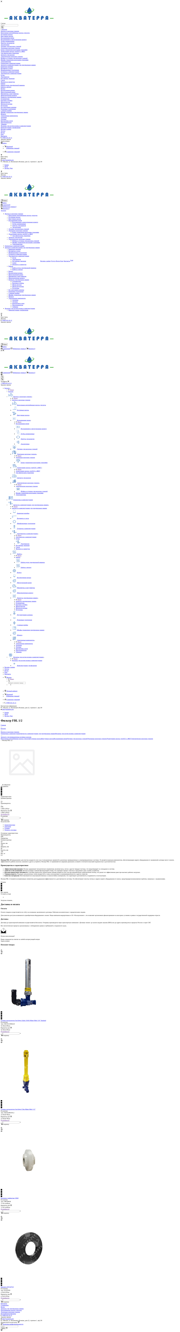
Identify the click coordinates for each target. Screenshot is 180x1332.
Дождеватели (16, 259)
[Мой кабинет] (1, 375)
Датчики (15, 302)
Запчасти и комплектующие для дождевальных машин (22, 247)
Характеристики (9, 825)
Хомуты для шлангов (19, 225)
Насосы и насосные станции (14, 214)
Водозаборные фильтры (8, 1314)
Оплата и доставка (10, 830)
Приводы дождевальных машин (19, 280)
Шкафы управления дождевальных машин (22, 295)
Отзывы (7, 828)
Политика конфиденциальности (13, 1324)
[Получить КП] (1, 952)
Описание (7, 826)
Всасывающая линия (15, 220)
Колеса (11, 271)
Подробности (5, 814)
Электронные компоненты (17, 298)
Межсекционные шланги (17, 278)
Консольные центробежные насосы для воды (23, 215)
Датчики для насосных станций (19, 229)
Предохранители (17, 305)
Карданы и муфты (18, 283)
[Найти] (2, 27)
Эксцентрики (16, 227)
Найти (3, 1328)
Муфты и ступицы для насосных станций (25, 241)
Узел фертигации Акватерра (21, 236)
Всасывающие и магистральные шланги (25, 222)
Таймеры (15, 307)
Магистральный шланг (16, 274)
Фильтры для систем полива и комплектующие (20, 308)
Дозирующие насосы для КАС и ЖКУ (21, 234)
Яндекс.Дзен (8, 168)
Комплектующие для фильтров (18, 310)
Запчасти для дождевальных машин (12, 1308)
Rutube (6, 165)
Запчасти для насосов (15, 237)
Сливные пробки (14, 293)
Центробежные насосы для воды (11, 1310)
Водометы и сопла (14, 251)
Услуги (53, 261)
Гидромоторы (16, 281)
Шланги (11, 296)
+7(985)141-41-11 (6, 138)
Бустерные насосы (14, 217)
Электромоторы (17, 244)
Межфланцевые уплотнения (18, 252)
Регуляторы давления (19, 261)
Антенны (15, 300)
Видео (58, 261)
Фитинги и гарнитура (19, 264)
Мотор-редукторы (18, 286)
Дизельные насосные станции (18, 230)
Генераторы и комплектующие (14, 246)
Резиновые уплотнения (16, 291)
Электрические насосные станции (19, 239)
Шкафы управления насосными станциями (26, 242)
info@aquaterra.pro (8, 160)
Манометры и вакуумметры (17, 276)
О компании (5, 1305)
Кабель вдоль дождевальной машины (24, 268)
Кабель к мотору (17, 269)
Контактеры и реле (18, 303)
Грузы (14, 258)
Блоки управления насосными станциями (25, 232)
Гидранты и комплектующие (18, 254)
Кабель (11, 266)
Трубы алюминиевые (19, 224)
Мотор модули (17, 285)
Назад (12, 390)
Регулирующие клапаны (16, 290)
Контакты (67, 261)
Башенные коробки (15, 249)
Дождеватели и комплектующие (19, 256)
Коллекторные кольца (15, 273)
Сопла (14, 263)
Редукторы (15, 288)
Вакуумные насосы (15, 219)
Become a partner (45, 261)
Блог (61, 261)
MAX (6, 166)
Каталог (3, 210)
